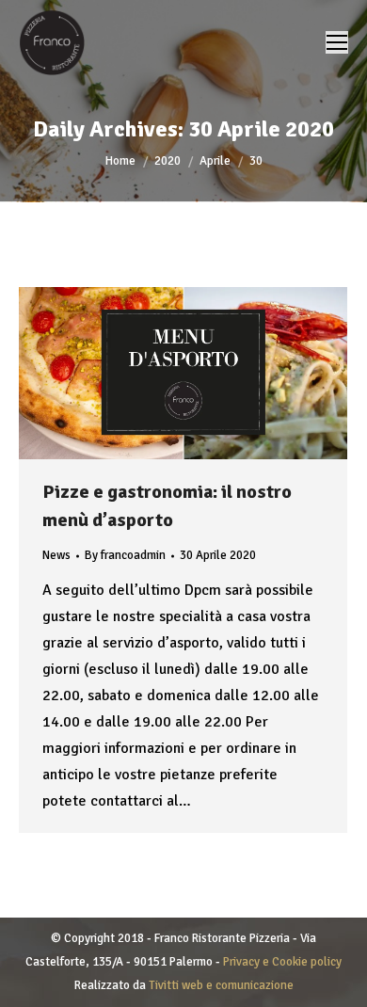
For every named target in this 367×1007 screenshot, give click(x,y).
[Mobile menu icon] (337, 42)
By (125, 555)
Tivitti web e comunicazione (221, 985)
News (56, 555)
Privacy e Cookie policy (282, 961)
